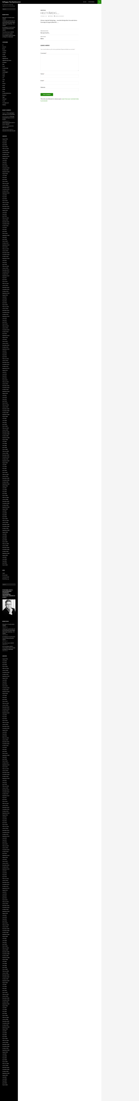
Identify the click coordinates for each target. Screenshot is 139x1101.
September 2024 (5, 171)
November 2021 (5, 223)
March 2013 (5, 341)
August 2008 (5, 439)
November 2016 (5, 289)
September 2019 (5, 245)
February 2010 (5, 405)
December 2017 (5, 270)
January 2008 (5, 453)
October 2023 (5, 191)
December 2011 (5, 362)
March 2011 (5, 379)
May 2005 (4, 514)
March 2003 (5, 565)
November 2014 (5, 329)
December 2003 (5, 547)
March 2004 (5, 541)
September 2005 (5, 507)
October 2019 (5, 243)
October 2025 (5, 154)
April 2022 (4, 216)
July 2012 (4, 351)
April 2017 (4, 279)
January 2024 (5, 185)
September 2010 (5, 391)
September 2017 (5, 275)
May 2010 (4, 399)
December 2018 (5, 252)
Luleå (3, 79)
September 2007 (5, 460)
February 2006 (5, 497)
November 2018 (5, 254)
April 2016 (4, 302)
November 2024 (5, 167)
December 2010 (5, 385)
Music (3, 85)
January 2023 (5, 204)
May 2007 (4, 468)
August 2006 (5, 485)
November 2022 (5, 208)
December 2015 (5, 310)
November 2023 (5, 189)
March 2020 (5, 241)
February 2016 (5, 306)
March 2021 (5, 233)
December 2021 (5, 221)
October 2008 (5, 435)
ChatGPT (4, 50)
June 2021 (4, 227)
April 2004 (4, 539)
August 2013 (5, 337)
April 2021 (4, 231)
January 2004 (5, 545)
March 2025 (5, 166)
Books (3, 48)
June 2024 (4, 175)
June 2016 (4, 299)
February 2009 (5, 428)
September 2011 (5, 368)
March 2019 (5, 247)
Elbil (3, 64)
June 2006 (4, 489)
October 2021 (5, 225)
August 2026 (5, 139)
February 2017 (5, 283)
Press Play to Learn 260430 (8, 32)
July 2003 (4, 557)
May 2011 (4, 376)
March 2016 (5, 304)
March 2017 (5, 281)
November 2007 (5, 457)
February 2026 (5, 148)
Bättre (43, 37)
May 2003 (4, 561)
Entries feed (4, 575)
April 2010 (4, 401)
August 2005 (5, 509)
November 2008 (5, 433)
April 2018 (4, 264)
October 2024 (5, 169)
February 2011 (5, 381)
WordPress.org (5, 578)
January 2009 (5, 430)
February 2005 (5, 520)
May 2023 (4, 196)
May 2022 (4, 214)
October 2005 (5, 505)
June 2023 (4, 194)
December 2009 (5, 408)
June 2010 (4, 397)
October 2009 (5, 412)
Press (3, 91)
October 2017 (5, 273)
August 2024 (5, 173)
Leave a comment (59, 16)
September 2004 (5, 530)
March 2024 (5, 181)
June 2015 (4, 318)
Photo (3, 87)
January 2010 (5, 406)
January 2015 (5, 327)
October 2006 (5, 482)
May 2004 (4, 538)
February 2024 (5, 183)
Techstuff (4, 99)
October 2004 (5, 528)
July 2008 (4, 441)
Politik (3, 89)
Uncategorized (5, 102)
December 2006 (5, 478)
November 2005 (5, 503)
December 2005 (5, 501)
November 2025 (5, 152)
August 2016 (5, 295)
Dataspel (4, 56)
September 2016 (5, 293)
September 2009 (5, 414)
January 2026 (5, 150)
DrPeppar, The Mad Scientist (11, 2)
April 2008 (4, 447)
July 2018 (4, 260)
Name (43, 74)
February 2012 (5, 358)
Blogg (84, 1)
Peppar (51, 16)
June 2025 (4, 160)
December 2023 (5, 187)
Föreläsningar (5, 68)
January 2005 (5, 522)
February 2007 (5, 474)
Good (3, 74)
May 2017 (4, 277)
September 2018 (5, 258)
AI (2, 45)
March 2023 (5, 200)
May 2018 (4, 262)
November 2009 (5, 410)
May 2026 (4, 142)
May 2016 (4, 300)
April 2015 (4, 322)
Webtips (4, 104)
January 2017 (5, 285)
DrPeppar (43, 10)
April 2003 (4, 563)
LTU (3, 77)
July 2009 (4, 418)
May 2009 (4, 422)
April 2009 (4, 424)
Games (3, 70)
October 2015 (5, 314)
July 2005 (4, 511)
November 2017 (5, 272)
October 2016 (5, 291)
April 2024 (4, 179)
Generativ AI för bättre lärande (8, 130)
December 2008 (5, 432)
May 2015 (4, 320)
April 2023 (4, 198)
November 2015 (5, 312)
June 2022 (4, 212)
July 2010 (4, 395)
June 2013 (4, 339)
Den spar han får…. (45, 31)
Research (4, 95)
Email (42, 80)
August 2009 (5, 416)
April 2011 (4, 378)
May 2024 (4, 177)
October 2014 (5, 331)
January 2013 (5, 343)
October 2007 (5, 459)
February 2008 (5, 451)
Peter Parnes (91, 1)
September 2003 (5, 553)
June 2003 (4, 559)
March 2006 (5, 495)
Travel (3, 101)
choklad (4, 52)
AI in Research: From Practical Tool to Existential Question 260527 (8, 29)
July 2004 (4, 534)
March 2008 (5, 449)
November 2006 (5, 480)
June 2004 (4, 536)
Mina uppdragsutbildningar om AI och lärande (8, 118)
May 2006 (4, 491)
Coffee (3, 54)
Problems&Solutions (6, 93)
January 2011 (5, 383)
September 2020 (5, 235)
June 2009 (4, 420)
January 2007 (5, 476)
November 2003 (5, 549)
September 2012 (5, 349)
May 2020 (4, 237)
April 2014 (4, 333)
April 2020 (4, 239)
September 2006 (5, 484)
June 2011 (4, 374)
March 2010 (5, 403)
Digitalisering (5, 58)
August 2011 (5, 370)
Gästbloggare (5, 72)
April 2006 (4, 493)
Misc (3, 81)
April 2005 (4, 516)
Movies (3, 83)
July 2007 (4, 464)
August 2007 (5, 462)
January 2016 (5, 308)
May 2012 (4, 354)
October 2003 (5, 551)
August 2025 (5, 158)
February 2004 (5, 543)
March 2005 (5, 518)
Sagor (3, 97)
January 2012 (5, 360)
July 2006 (4, 487)
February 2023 (5, 202)
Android (4, 47)
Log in (3, 573)
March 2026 (5, 146)
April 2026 (4, 144)
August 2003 (5, 555)
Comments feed (5, 577)
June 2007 (4, 466)
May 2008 (4, 445)
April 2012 (4, 356)
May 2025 (4, 162)
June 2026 (4, 140)
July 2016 (4, 297)
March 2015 (5, 324)
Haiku (3, 75)
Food (3, 66)
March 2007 (5, 472)
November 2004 (5, 526)
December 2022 (5, 206)
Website (43, 87)
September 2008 (5, 437)
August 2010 (5, 393)
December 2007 (5, 455)
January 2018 (5, 268)
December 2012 (5, 345)
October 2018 (5, 256)
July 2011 (4, 372)
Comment (44, 53)
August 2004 (5, 532)
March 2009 (5, 426)
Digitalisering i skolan (6, 60)
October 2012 (5, 347)
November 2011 (5, 364)
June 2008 (4, 443)
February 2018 (5, 266)
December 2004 (5, 524)
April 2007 (4, 470)
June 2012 (4, 353)
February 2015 (5, 326)
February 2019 (5, 248)
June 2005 (4, 512)
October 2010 (5, 389)
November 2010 (5, 387)
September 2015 (5, 316)
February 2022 (5, 218)
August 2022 (5, 210)
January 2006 (5, 499)
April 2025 (4, 164)
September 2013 (5, 335)
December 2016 (5, 287)
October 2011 (5, 366)
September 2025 (5, 156)
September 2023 (5, 193)
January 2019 (5, 250)
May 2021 (4, 229)
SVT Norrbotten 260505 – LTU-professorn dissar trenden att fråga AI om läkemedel (8, 35)
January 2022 (5, 220)
